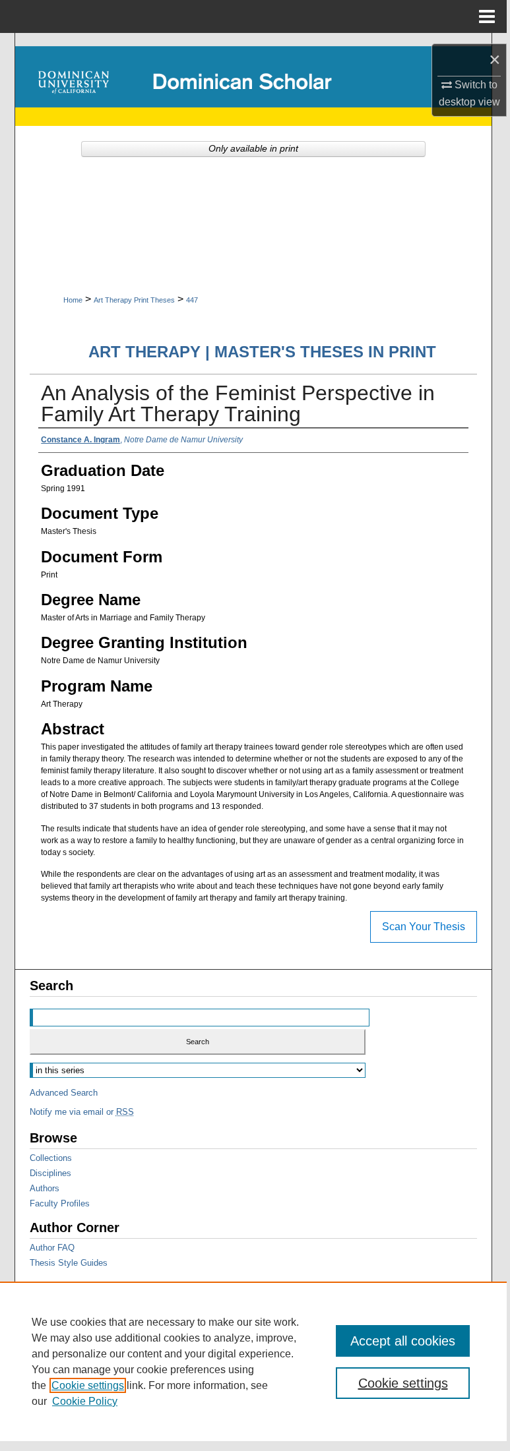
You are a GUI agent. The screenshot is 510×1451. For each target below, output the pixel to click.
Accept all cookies (402, 1341)
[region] (253, 1361)
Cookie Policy (84, 1401)
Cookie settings (87, 1385)
